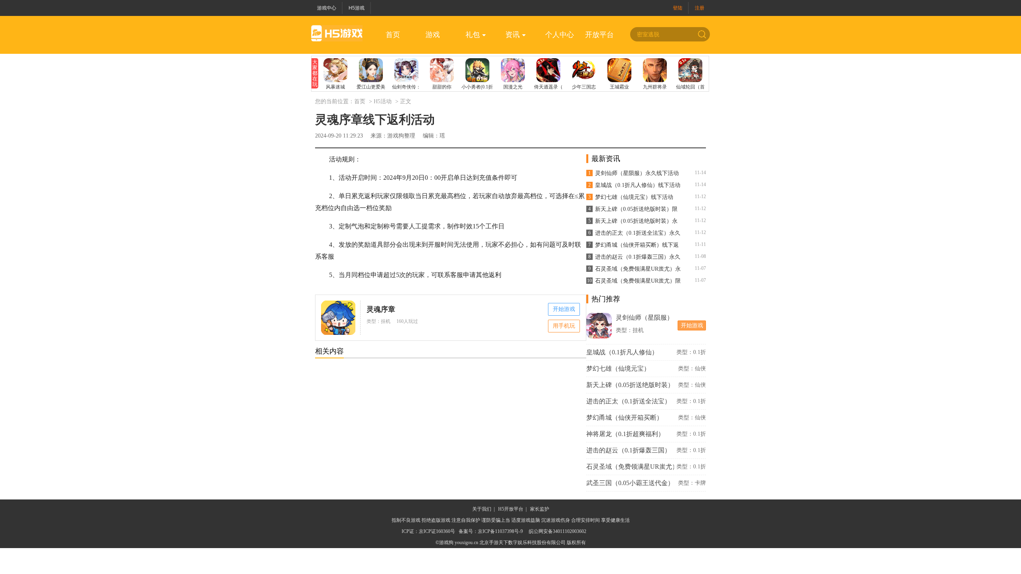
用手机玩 (564, 326)
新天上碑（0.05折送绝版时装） (630, 384)
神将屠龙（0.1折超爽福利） (625, 434)
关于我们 (481, 509)
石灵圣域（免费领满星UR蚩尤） (630, 466)
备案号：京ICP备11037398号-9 (491, 531)
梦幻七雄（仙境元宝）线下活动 (634, 197)
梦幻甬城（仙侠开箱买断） (624, 417)
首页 (393, 35)
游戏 (433, 35)
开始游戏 (564, 309)
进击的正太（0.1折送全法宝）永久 (637, 233)
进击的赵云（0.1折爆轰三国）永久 (637, 257)
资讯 (512, 35)
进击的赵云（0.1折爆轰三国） (628, 450)
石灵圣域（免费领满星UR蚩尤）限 (638, 281)
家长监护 (539, 509)
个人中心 (559, 35)
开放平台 (599, 35)
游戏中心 (326, 8)
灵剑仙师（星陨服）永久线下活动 (637, 173)
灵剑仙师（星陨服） (644, 317)
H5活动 (383, 101)
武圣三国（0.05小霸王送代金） (630, 483)
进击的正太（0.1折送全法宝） (628, 401)
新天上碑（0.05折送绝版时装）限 (636, 209)
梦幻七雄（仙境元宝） (618, 368)
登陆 (677, 8)
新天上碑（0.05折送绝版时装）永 (636, 221)
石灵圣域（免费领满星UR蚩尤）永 (638, 269)
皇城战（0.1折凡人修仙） (622, 352)
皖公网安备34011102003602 (557, 531)
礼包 (472, 35)
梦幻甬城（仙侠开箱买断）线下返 (637, 245)
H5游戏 (357, 8)
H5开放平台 (510, 509)
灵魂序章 (381, 309)
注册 (699, 8)
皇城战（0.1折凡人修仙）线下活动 (637, 185)
